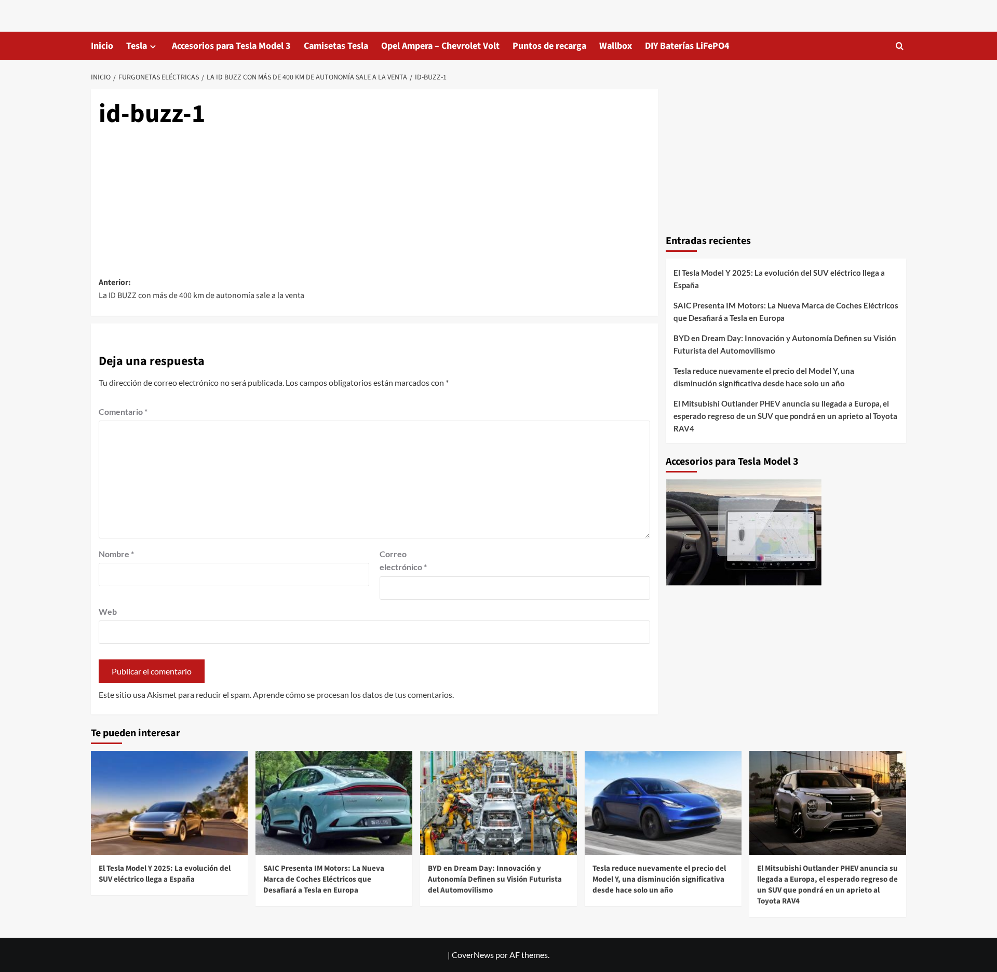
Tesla (136, 45)
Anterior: (201, 289)
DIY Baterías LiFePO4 (687, 45)
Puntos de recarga (549, 45)
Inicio (102, 45)
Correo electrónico (403, 560)
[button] (899, 46)
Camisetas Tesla (336, 45)
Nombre (116, 554)
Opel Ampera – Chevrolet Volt (440, 45)
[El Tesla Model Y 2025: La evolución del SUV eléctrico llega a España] (169, 803)
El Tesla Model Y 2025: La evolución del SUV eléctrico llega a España (779, 279)
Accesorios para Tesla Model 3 (231, 45)
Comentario (123, 411)
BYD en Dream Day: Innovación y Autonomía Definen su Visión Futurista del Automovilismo (784, 344)
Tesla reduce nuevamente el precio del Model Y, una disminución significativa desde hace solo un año (763, 377)
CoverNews (473, 955)
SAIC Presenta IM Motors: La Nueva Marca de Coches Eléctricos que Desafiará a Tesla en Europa (785, 311)
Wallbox (615, 45)
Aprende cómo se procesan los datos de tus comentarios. (353, 694)
